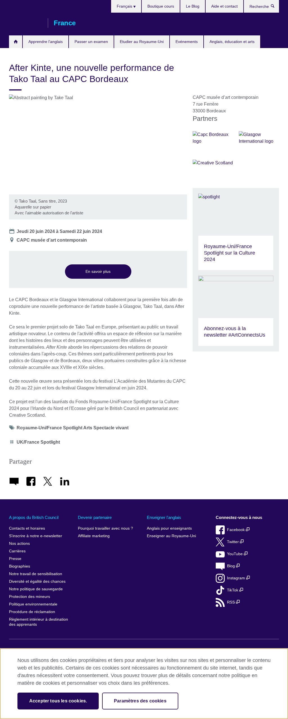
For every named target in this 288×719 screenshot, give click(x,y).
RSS (231, 602)
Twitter (233, 542)
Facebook (236, 530)
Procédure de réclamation (32, 612)
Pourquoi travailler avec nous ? (105, 528)
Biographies (19, 566)
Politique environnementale (33, 604)
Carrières (17, 551)
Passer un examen (91, 41)
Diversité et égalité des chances (37, 581)
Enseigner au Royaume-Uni (171, 536)
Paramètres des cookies (140, 700)
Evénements (187, 41)
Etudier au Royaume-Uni (142, 41)
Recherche (275, 7)
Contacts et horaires (27, 528)
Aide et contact (224, 6)
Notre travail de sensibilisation (35, 574)
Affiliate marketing (94, 536)
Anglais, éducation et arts (232, 41)
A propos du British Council (33, 517)
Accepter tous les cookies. (58, 700)
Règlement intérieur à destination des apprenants (38, 622)
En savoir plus (98, 271)
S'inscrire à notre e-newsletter (35, 536)
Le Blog (192, 6)
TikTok (233, 590)
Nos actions (19, 543)
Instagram (236, 578)
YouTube (235, 554)
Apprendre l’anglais (45, 41)
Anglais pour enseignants (169, 528)
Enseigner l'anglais (164, 517)
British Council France (25, 23)
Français (125, 6)
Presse (15, 559)
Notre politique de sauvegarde (36, 589)
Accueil (15, 41)
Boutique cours (160, 6)
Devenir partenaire (95, 517)
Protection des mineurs (29, 597)
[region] (144, 683)
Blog (231, 566)
